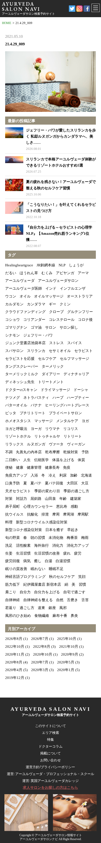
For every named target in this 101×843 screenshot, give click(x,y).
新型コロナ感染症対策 (23, 530)
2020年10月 (42, 654)
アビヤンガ (65, 273)
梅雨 (84, 538)
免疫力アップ (16, 475)
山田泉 (50, 499)
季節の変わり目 (47, 491)
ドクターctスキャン (21, 390)
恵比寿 (61, 506)
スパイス (74, 343)
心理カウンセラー (38, 506)
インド (50, 288)
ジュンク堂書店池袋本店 (25, 343)
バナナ (36, 405)
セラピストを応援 (20, 359)
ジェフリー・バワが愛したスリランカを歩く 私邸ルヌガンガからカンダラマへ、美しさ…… (61, 136)
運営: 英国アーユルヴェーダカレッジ (50, 781)
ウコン (10, 296)
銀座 (52, 608)
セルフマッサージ (74, 359)
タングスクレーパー (21, 366)
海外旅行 (41, 545)
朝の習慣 (37, 538)
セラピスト (83, 351)
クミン (65, 304)
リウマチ (52, 429)
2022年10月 (14, 646)
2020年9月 (69, 654)
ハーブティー (78, 398)
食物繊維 (41, 616)
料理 (9, 522)
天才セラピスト (18, 491)
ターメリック (53, 366)
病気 (27, 561)
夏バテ (35, 483)
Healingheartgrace (19, 265)
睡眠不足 (56, 569)
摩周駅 (82, 514)
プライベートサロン (65, 413)
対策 (9, 499)
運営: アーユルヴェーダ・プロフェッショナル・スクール (50, 774)
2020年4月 (13, 670)
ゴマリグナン (16, 327)
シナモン (12, 335)
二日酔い (12, 460)
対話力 (21, 499)
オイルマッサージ (48, 296)
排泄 (45, 514)
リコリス (70, 429)
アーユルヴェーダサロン (58, 281)
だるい (10, 273)
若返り (10, 608)
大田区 (72, 483)
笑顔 (82, 577)
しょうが (76, 265)
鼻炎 (74, 616)
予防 (85, 452)
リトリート (72, 436)
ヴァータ (56, 444)
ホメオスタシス (18, 421)
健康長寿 (52, 467)
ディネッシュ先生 (20, 382)
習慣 (82, 584)
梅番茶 (72, 538)
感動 (74, 506)
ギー (52, 304)
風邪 (63, 608)
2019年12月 (14, 678)
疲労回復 (12, 561)
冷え (52, 475)
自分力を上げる (47, 592)
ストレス (56, 343)
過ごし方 (27, 608)
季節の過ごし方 (76, 491)
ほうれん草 (29, 273)
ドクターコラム (50, 746)
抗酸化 (32, 514)
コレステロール (62, 320)
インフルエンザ (73, 288)
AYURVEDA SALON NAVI (21, 6)
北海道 (86, 475)
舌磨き (72, 600)
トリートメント (51, 382)
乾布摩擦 (52, 452)
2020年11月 (14, 654)
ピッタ (10, 413)
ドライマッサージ (55, 390)
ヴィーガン (76, 444)
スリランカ (36, 351)
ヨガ (85, 421)
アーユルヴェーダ (20, 281)
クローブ (56, 312)
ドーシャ (81, 390)
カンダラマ (36, 304)
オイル (25, 296)
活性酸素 (23, 545)
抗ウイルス (14, 514)
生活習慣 (23, 553)
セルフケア (47, 359)
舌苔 (85, 600)
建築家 (75, 499)
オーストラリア (80, 296)
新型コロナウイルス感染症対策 (41, 522)
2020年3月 (39, 670)
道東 (41, 608)
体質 (81, 460)
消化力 (57, 545)
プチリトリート (32, 413)
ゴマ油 (36, 327)
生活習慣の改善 (47, 553)
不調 (9, 452)
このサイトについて (50, 726)
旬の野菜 (12, 538)
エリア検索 (50, 733)
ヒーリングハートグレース (67, 405)
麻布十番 (59, 616)
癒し (37, 561)
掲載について (50, 753)
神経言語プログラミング (25, 577)
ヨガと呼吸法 (16, 429)
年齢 (63, 499)
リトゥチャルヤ (47, 436)
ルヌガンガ (36, 444)
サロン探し (69, 327)
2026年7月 (39, 639)
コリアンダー (34, 320)
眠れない (38, 569)
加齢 (73, 475)
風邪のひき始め (18, 616)
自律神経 (12, 600)
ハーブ (57, 398)
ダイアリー (51, 374)
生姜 (9, 553)
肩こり (10, 592)
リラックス (14, 444)
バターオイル (16, 405)
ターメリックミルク (21, 374)
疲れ (67, 553)
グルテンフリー (80, 312)
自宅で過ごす (74, 592)
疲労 (77, 553)
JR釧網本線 (46, 265)
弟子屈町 (12, 506)
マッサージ (43, 421)
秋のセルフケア (62, 577)
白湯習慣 (63, 561)
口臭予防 (12, 483)
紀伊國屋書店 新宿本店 (42, 584)
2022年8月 (41, 646)
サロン (50, 327)
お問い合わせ (50, 760)
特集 (50, 739)
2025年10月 (66, 639)
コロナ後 (85, 320)
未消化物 (56, 538)
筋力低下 (12, 584)
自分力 (25, 592)
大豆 (84, 483)
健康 (19, 467)
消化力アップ (78, 545)
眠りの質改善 (16, 569)
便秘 (9, 467)
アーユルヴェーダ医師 (23, 288)
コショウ (12, 320)
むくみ (46, 273)
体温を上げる (63, 460)
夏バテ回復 (54, 483)
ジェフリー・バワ (38, 335)
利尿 (63, 475)
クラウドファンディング (25, 312)
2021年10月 (68, 646)
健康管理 (34, 467)
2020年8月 (13, 662)
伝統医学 (41, 460)
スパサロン (14, 351)
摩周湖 (68, 514)
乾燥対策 (70, 452)
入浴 (34, 475)
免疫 (66, 467)
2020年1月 (65, 670)
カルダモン (14, 304)
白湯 (48, 561)
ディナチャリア (76, 374)
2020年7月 (39, 662)
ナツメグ (12, 398)
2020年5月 (65, 662)
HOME (6, 23)
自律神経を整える (38, 600)
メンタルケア (67, 421)
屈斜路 (35, 499)
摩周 (56, 514)
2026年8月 (13, 639)
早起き (72, 530)
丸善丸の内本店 (29, 452)
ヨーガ (36, 429)
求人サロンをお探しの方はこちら (50, 788)
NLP (62, 265)
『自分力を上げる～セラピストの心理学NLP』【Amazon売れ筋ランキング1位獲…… (59, 233)
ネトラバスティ (36, 398)
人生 (27, 460)
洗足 (9, 545)
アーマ (83, 273)
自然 (59, 600)
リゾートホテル (18, 436)
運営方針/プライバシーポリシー (50, 767)
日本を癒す (54, 530)
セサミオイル (60, 351)
